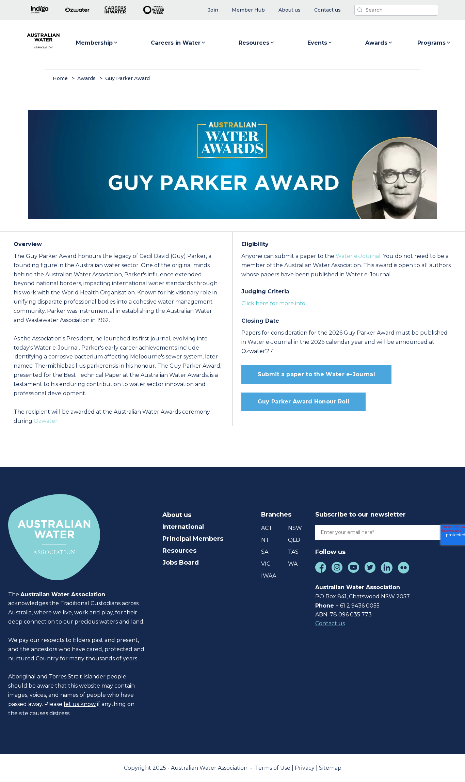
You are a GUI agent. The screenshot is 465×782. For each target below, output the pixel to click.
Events (317, 43)
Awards (376, 43)
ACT (266, 528)
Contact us (330, 623)
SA (264, 552)
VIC (265, 564)
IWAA (268, 575)
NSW (295, 528)
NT (265, 540)
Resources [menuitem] (179, 550)
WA (293, 564)
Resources (254, 43)
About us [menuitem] (176, 515)
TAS (293, 552)
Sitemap (330, 768)
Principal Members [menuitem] (192, 538)
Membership (94, 43)
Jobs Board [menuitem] (180, 562)
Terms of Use (273, 768)
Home (60, 78)
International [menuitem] (183, 527)
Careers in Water (176, 43)
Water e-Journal (358, 256)
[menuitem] (213, 10)
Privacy (305, 768)
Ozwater (46, 421)
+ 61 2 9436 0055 (358, 605)
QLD (294, 540)
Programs (431, 43)
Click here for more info (273, 303)
